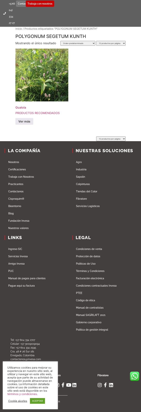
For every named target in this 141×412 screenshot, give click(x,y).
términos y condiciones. (22, 394)
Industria (81, 169)
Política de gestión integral (92, 329)
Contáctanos (16, 191)
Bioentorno (14, 206)
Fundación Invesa (18, 220)
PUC (11, 271)
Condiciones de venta (89, 249)
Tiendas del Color (86, 191)
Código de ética (85, 300)
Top (132, 403)
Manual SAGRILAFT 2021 (90, 315)
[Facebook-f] (63, 385)
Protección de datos (88, 256)
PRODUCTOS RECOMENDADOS (37, 110)
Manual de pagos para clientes (27, 278)
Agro (79, 162)
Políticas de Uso (85, 263)
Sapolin (80, 176)
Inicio (18, 28)
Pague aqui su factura (21, 285)
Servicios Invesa (18, 256)
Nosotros (13, 162)
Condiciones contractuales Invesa (96, 285)
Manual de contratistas (90, 307)
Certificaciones (17, 169)
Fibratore (81, 198)
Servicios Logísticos (88, 206)
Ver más (24, 121)
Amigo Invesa (16, 263)
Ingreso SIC (15, 249)
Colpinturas (83, 184)
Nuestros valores (18, 228)
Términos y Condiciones (90, 271)
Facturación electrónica (90, 278)
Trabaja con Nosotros (21, 176)
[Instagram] (99, 385)
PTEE (79, 293)
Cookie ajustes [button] (17, 401)
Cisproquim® (16, 198)
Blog (11, 213)
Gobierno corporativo (88, 322)
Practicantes (15, 184)
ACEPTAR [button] (37, 400)
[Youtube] (68, 385)
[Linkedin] (74, 385)
